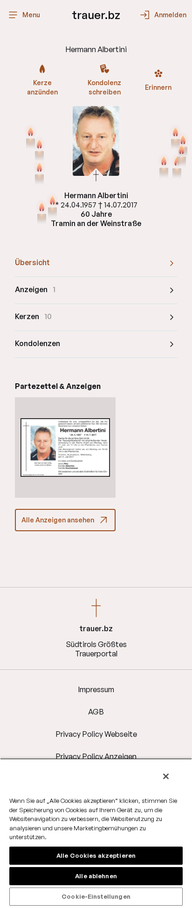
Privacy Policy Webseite (96, 734)
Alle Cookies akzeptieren (96, 855)
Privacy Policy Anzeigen (96, 756)
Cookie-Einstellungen (96, 896)
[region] (96, 833)
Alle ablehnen (96, 876)
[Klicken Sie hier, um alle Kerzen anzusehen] (39, 173)
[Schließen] (166, 776)
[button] (65, 447)
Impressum (96, 689)
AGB (96, 711)
